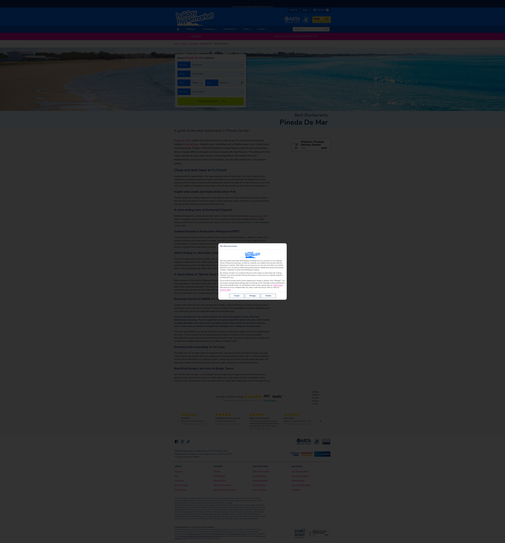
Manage (252, 296)
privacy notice (225, 290)
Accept (236, 296)
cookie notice (278, 285)
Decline (268, 296)
